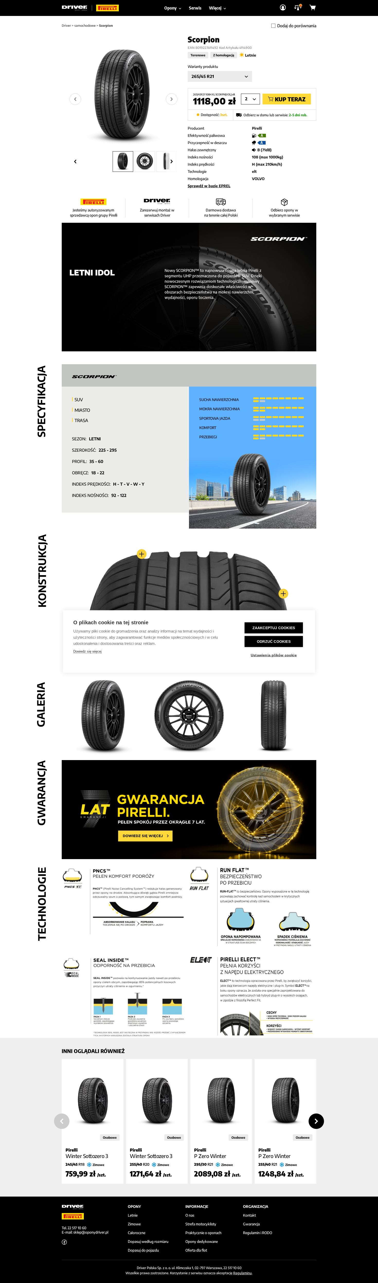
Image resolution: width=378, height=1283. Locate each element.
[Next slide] (171, 99)
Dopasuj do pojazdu (143, 1250)
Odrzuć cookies (274, 642)
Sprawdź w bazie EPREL (209, 186)
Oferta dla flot (196, 1250)
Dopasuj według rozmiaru (148, 1241)
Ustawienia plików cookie (274, 655)
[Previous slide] (61, 1121)
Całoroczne (136, 1233)
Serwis (195, 8)
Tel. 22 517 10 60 (74, 1228)
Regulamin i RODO (257, 1233)
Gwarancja (251, 1224)
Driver (66, 26)
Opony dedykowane (201, 1241)
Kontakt (249, 1215)
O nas (189, 1215)
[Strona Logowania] (282, 8)
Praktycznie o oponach (203, 1233)
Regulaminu (242, 1273)
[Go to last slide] (75, 99)
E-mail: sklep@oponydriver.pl (85, 1232)
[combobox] (220, 76)
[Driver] (77, 8)
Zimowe (134, 1224)
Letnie (133, 1215)
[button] (123, 161)
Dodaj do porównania (296, 26)
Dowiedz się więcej (87, 651)
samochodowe (85, 26)
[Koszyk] (312, 8)
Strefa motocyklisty (200, 1224)
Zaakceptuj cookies (274, 628)
